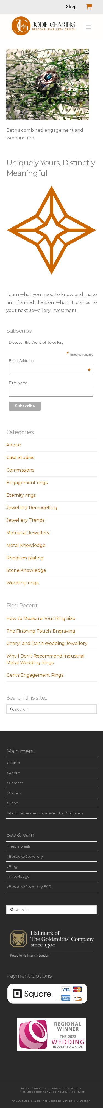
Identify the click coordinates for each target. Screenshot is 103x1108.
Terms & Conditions (66, 1088)
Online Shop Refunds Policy (45, 1091)
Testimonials (19, 846)
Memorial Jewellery (27, 532)
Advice (13, 444)
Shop (13, 803)
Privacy (40, 1088)
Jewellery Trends (25, 520)
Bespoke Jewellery (26, 856)
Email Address (49, 361)
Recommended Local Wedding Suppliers (46, 813)
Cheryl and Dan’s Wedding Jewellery (46, 643)
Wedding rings (22, 582)
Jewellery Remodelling (31, 507)
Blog (13, 867)
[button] (88, 26)
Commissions (20, 470)
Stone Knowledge (26, 570)
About (14, 773)
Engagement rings (27, 482)
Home (14, 763)
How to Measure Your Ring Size (40, 618)
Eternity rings (21, 495)
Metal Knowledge (26, 545)
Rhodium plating (25, 558)
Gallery (15, 793)
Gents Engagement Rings (34, 675)
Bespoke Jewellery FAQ (30, 887)
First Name (18, 383)
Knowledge (19, 876)
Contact (16, 783)
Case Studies (20, 457)
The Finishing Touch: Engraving (40, 631)
